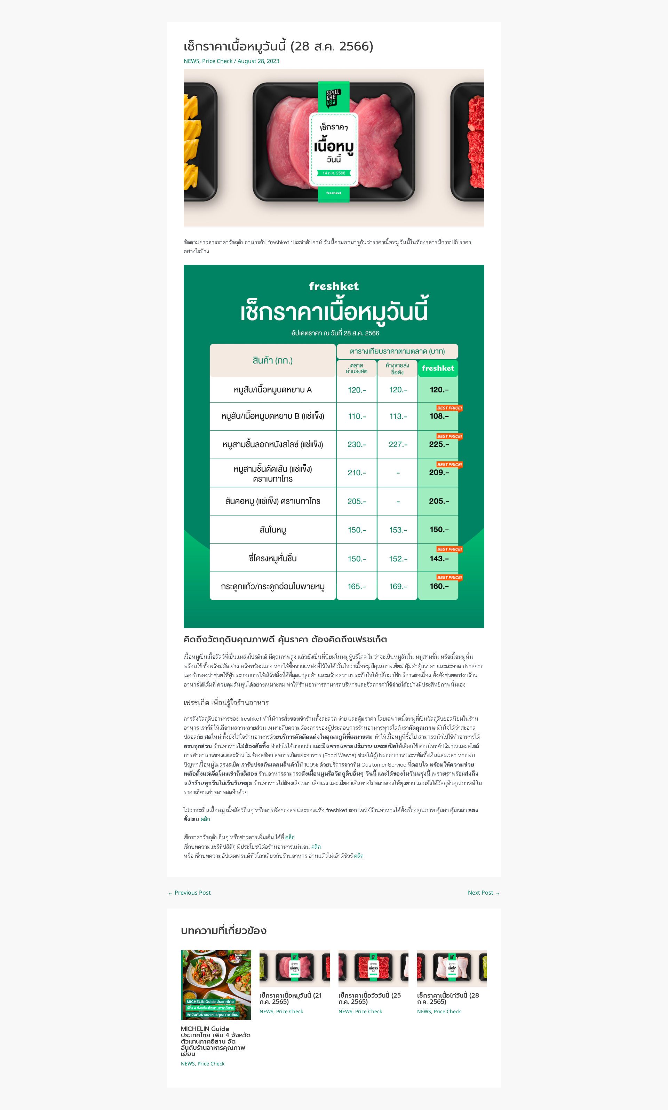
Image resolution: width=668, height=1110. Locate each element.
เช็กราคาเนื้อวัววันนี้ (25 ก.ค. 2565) (370, 999)
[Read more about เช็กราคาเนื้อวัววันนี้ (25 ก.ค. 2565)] (373, 968)
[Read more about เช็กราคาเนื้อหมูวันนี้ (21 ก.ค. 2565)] (294, 968)
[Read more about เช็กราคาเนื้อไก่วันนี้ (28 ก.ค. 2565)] (452, 968)
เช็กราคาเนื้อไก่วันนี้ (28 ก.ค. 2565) (448, 999)
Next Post (484, 893)
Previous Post (189, 893)
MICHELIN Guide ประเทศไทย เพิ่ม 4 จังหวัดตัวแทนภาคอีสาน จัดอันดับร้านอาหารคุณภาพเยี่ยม (215, 1041)
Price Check (217, 61)
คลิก (205, 819)
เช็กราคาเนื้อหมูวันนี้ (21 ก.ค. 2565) (290, 999)
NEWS (191, 61)
